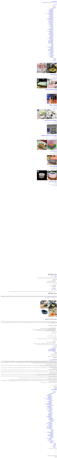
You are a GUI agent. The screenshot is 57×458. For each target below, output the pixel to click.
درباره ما (54, 443)
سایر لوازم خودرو (51, 49)
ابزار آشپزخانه (51, 10)
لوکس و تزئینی (49, 413)
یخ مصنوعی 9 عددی (53, 150)
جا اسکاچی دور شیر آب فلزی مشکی (51, 120)
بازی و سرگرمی (51, 441)
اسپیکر (52, 45)
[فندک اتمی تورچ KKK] (52, 103)
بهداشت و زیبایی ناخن (50, 40)
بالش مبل (52, 27)
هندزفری (52, 431)
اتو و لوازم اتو (51, 22)
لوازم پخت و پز (51, 9)
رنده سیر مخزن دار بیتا (53, 181)
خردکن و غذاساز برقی (50, 21)
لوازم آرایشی (51, 38)
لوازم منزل (53, 62)
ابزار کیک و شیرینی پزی (48, 395)
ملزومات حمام (51, 25)
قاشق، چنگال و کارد (49, 403)
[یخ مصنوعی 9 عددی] (47, 149)
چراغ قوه (52, 53)
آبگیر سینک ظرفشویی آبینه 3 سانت (51, 89)
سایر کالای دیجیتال (51, 47)
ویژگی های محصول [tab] (53, 288)
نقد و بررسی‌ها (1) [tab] (53, 289)
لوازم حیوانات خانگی (50, 34)
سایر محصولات (52, 55)
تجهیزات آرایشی (51, 39)
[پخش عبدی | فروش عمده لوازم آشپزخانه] (53, 6)
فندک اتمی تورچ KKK (53, 104)
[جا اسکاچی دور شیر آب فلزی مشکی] (47, 118)
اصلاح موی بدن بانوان (50, 42)
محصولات (54, 7)
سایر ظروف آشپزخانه (50, 14)
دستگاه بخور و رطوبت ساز (48, 423)
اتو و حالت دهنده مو (49, 428)
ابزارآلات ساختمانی (51, 33)
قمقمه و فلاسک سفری (48, 438)
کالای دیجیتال (52, 44)
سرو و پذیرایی (51, 400)
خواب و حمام (51, 23)
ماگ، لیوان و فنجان (51, 16)
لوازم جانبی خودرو (52, 433)
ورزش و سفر (52, 436)
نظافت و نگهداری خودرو (50, 50)
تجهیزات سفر (51, 52)
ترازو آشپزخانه (51, 12)
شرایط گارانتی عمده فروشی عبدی (51, 349)
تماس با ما (54, 58)
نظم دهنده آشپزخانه (50, 11)
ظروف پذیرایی (51, 15)
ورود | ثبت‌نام (55, 4)
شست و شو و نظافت (50, 29)
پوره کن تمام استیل (53, 74)
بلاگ (54, 59)
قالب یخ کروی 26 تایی (53, 166)
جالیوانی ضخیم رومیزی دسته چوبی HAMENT (49, 135)
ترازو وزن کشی (51, 37)
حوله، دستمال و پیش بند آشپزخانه (47, 398)
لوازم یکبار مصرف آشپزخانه (50, 18)
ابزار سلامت (51, 36)
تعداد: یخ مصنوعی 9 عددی (54, 153)
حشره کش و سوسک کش (50, 31)
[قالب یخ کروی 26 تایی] (52, 164)
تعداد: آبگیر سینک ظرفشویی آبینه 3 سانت (52, 92)
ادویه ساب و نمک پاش (50, 19)
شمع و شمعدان (51, 28)
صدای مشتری (53, 60)
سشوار (52, 43)
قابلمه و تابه (49, 394)
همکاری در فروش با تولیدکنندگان (51, 350)
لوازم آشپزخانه (50, 62)
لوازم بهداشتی (51, 35)
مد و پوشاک (51, 57)
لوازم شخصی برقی (51, 426)
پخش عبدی (56, 62)
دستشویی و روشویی (50, 24)
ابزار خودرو (51, 48)
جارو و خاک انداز (51, 30)
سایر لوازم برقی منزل (49, 408)
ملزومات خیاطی (51, 26)
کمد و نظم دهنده (51, 418)
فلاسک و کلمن (51, 17)
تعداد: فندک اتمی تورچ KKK (54, 107)
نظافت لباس (51, 32)
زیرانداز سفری (51, 54)
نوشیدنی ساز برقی (51, 20)
